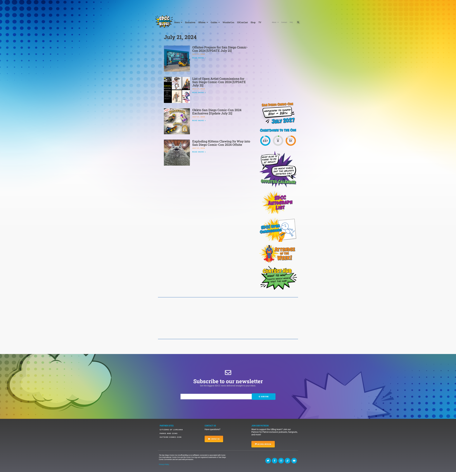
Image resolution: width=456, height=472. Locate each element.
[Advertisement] (228, 6)
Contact (284, 22)
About (274, 22)
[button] (298, 22)
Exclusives (190, 22)
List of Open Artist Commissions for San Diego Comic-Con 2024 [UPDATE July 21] (219, 82)
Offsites (201, 22)
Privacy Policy (164, 464)
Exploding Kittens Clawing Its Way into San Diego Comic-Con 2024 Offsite (221, 143)
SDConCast (242, 22)
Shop (253, 22)
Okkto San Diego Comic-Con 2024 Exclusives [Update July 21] (216, 111)
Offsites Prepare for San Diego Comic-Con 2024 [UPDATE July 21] (220, 49)
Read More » (199, 58)
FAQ (291, 22)
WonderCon (228, 22)
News (177, 22)
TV (259, 22)
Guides (214, 22)
